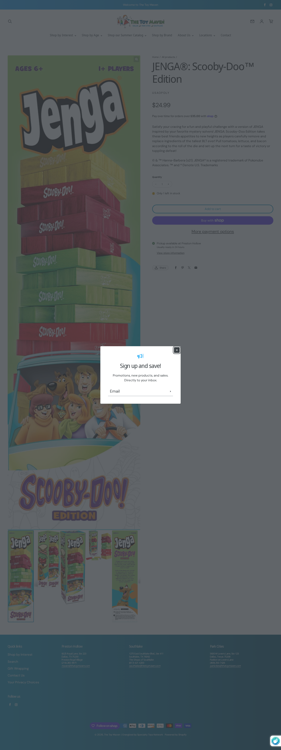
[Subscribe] (170, 391)
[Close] (177, 350)
